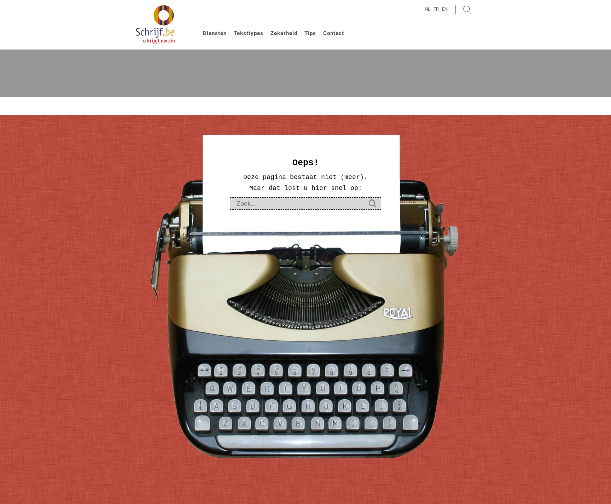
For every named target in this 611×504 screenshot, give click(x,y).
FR (436, 9)
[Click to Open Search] (467, 9)
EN (445, 9)
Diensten (215, 33)
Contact (333, 33)
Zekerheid (283, 33)
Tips (310, 33)
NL (427, 9)
